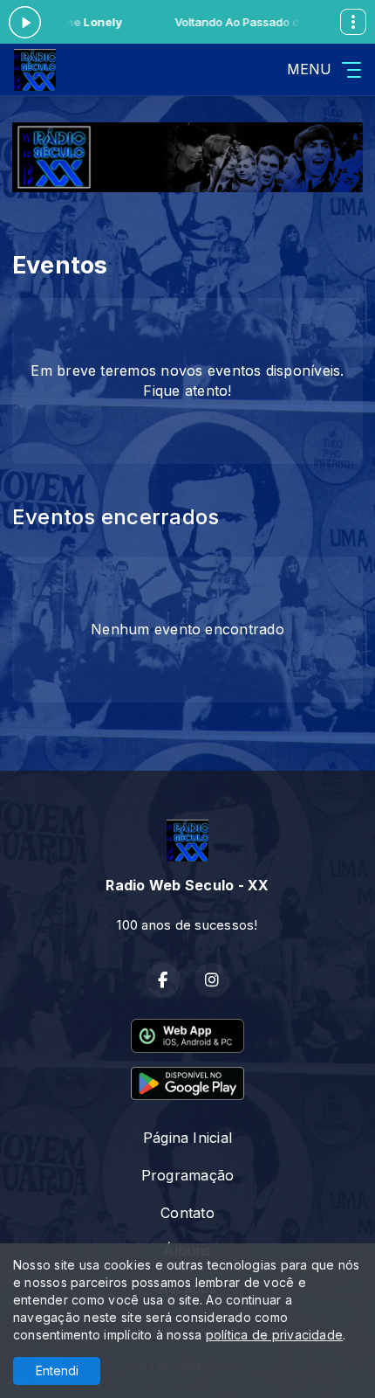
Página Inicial (187, 1137)
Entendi (57, 1370)
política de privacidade (275, 1334)
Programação (188, 1175)
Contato (187, 1213)
